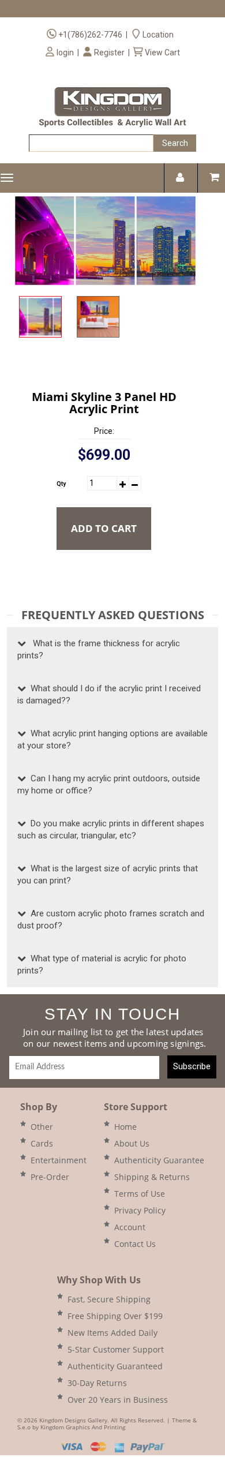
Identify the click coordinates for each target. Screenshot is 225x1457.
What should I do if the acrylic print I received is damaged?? (109, 694)
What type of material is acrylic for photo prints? (101, 964)
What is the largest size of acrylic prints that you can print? (107, 874)
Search (175, 143)
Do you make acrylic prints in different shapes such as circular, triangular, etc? (110, 829)
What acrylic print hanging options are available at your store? (112, 739)
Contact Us (135, 1243)
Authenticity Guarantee (159, 1160)
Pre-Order (50, 1176)
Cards (42, 1143)
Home (125, 1126)
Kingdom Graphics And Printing (82, 1427)
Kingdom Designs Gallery (73, 1420)
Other (42, 1126)
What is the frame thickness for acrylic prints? (98, 649)
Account (129, 1227)
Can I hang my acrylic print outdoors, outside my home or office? (108, 784)
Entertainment (59, 1160)
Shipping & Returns (152, 1176)
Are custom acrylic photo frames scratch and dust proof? (110, 919)
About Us (131, 1143)
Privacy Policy (140, 1210)
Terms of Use (139, 1193)
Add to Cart (104, 528)
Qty (61, 484)
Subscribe (192, 1066)
